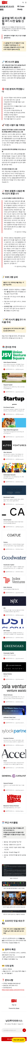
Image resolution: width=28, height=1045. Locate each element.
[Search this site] (23, 2)
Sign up (14, 1005)
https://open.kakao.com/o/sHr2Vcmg (13, 990)
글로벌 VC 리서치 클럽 (7, 7)
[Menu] (25, 2)
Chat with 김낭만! (18, 1040)
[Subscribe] (24, 1030)
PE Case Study (20, 7)
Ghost (17, 1008)
